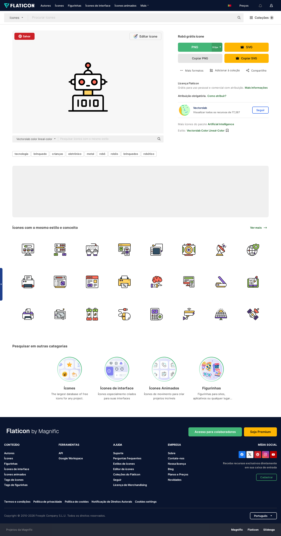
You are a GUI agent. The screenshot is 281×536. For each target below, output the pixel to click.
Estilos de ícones (124, 463)
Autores (46, 5)
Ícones (59, 5)
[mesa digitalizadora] (60, 314)
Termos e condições (17, 501)
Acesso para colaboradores (215, 432)
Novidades (174, 479)
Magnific (237, 529)
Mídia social (267, 444)
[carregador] (156, 249)
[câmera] (188, 249)
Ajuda (117, 444)
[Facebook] (242, 454)
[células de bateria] (92, 314)
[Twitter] (249, 454)
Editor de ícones (123, 469)
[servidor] (60, 249)
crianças (57, 153)
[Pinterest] (257, 454)
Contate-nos (176, 458)
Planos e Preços (178, 474)
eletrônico (74, 153)
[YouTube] (273, 454)
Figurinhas (74, 5)
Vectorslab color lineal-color (205, 130)
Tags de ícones (13, 479)
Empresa (174, 444)
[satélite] (221, 249)
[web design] (124, 249)
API (61, 453)
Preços (243, 5)
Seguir (117, 479)
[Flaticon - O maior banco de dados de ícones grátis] (19, 5)
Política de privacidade (47, 501)
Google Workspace (71, 458)
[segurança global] (253, 249)
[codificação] (253, 282)
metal (90, 153)
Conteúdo (12, 444)
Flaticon (253, 529)
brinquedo (40, 153)
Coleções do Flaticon (126, 474)
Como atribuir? (216, 96)
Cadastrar (266, 477)
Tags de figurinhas (16, 485)
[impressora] (28, 282)
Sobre (171, 453)
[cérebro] (156, 282)
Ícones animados (125, 5)
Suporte (118, 453)
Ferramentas (69, 444)
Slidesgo (269, 529)
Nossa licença (177, 463)
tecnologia (21, 153)
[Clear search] (230, 17)
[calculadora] (156, 314)
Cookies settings (146, 501)
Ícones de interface (97, 5)
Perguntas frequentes (127, 458)
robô (102, 153)
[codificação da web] (60, 282)
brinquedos (130, 153)
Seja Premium (260, 432)
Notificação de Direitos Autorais (112, 501)
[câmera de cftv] (188, 314)
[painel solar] (221, 314)
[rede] (28, 249)
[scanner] (221, 282)
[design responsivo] (188, 282)
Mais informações (256, 87)
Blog (171, 469)
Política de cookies (77, 501)
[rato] (124, 314)
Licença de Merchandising (130, 485)
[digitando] (92, 249)
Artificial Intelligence (221, 124)
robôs (114, 153)
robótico (148, 153)
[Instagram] (265, 454)
